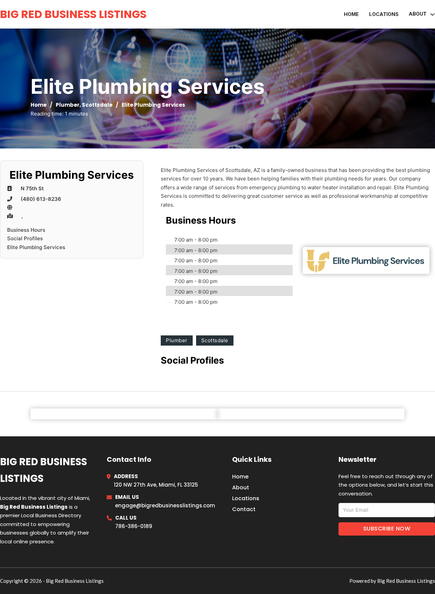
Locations (384, 14)
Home (351, 14)
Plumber (68, 104)
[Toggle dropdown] (432, 14)
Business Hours (26, 230)
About (240, 487)
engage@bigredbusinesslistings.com (165, 505)
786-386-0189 (133, 526)
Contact (244, 509)
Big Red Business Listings (73, 14)
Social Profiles (25, 238)
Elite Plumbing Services (36, 247)
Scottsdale (97, 104)
